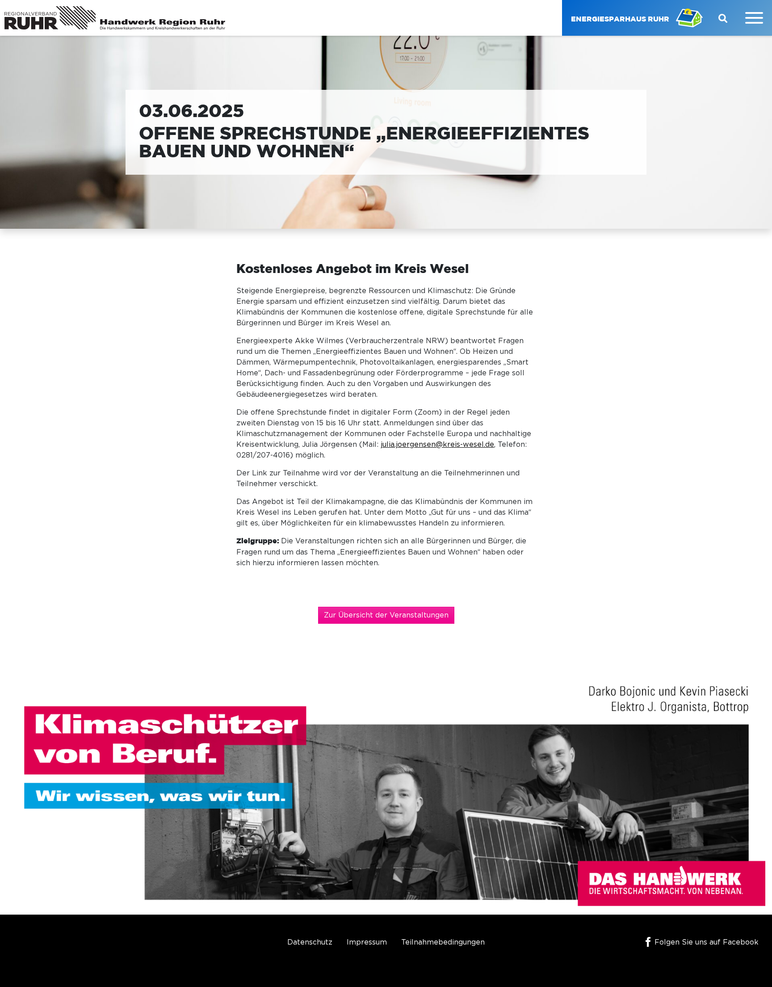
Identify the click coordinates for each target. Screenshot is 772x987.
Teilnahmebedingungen (443, 942)
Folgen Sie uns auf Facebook (707, 942)
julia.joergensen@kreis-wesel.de (437, 444)
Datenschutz (309, 942)
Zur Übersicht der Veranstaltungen (386, 615)
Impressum (367, 942)
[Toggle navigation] (754, 18)
